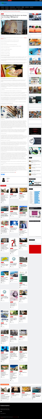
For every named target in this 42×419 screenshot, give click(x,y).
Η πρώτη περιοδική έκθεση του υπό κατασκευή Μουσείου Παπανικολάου (13, 304)
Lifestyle (23, 7)
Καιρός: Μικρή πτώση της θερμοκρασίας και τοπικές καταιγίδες (13, 228)
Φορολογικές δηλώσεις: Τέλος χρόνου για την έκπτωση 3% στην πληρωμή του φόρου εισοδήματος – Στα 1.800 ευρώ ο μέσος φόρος (4, 247)
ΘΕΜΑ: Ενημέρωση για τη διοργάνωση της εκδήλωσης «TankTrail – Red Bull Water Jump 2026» (4, 215)
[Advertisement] (35, 249)
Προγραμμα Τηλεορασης (39, 236)
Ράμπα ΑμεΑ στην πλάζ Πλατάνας (13, 280)
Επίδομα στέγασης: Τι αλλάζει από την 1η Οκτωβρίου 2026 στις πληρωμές (22, 318)
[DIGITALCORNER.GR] (35, 183)
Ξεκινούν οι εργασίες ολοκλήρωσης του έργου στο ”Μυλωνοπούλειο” (23, 265)
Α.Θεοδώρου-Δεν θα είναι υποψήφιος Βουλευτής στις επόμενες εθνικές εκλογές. (23, 232)
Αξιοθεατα (27, 7)
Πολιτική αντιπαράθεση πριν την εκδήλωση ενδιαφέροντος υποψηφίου (14, 251)
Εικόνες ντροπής (22, 337)
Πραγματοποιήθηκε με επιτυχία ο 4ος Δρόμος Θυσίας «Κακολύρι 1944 (14, 213)
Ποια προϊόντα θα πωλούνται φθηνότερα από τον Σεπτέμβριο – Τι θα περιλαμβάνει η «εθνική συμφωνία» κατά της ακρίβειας (5, 230)
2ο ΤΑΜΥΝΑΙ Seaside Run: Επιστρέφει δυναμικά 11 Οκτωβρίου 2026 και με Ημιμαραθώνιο (4, 279)
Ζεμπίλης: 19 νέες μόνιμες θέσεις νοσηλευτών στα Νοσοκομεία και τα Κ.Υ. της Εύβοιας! (4, 374)
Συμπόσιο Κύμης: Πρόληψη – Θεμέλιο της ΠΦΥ (23, 285)
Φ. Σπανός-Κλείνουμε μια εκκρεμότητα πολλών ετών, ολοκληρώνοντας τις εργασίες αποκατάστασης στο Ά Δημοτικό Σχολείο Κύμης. (13, 376)
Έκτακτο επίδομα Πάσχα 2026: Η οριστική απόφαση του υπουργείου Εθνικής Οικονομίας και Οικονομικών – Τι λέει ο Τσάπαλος (23, 356)
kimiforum (3, 18)
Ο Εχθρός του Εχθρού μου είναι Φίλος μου (13, 196)
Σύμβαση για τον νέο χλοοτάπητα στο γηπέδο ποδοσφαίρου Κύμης (23, 215)
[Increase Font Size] (1, 36)
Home (1, 11)
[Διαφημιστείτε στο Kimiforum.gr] (35, 214)
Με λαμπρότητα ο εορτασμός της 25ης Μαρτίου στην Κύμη (13, 338)
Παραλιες (31, 7)
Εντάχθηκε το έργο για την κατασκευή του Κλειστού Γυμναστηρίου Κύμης (23, 246)
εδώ (15, 172)
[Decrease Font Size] (3, 36)
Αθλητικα (7, 7)
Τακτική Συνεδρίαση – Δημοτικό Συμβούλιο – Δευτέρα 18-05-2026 (13, 264)
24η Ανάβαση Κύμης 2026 (4, 325)
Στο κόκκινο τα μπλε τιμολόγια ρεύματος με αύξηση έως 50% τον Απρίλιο (13, 319)
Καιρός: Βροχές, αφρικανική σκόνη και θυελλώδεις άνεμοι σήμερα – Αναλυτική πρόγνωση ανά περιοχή (13, 355)
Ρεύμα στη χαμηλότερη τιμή (23, 373)
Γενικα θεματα (12, 7)
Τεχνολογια (18, 7)
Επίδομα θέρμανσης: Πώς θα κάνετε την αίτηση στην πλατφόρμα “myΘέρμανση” (11, 11)
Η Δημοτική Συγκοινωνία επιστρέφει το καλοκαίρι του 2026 (4, 264)
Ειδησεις (2, 7)
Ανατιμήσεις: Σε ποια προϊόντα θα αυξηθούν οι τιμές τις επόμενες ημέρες (23, 298)
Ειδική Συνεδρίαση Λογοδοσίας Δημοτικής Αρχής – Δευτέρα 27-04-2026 (4, 297)
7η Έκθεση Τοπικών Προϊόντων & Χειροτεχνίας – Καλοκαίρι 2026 (22, 196)
